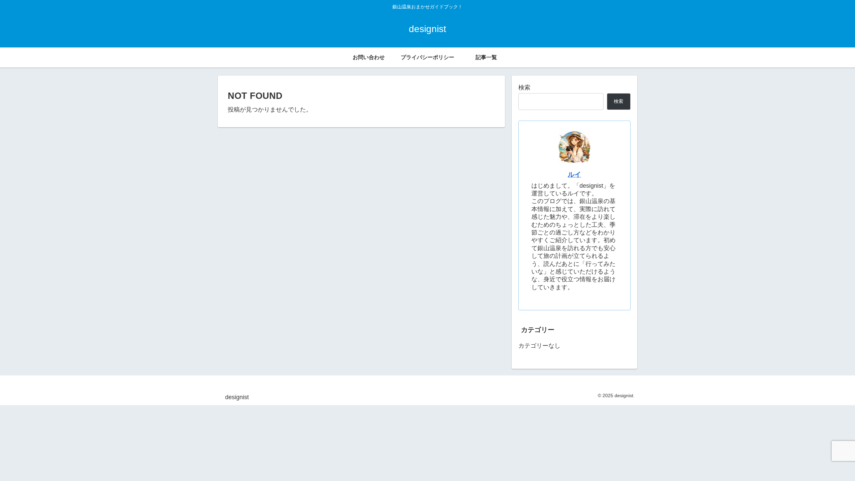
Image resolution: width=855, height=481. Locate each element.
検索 (524, 87)
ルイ (574, 174)
